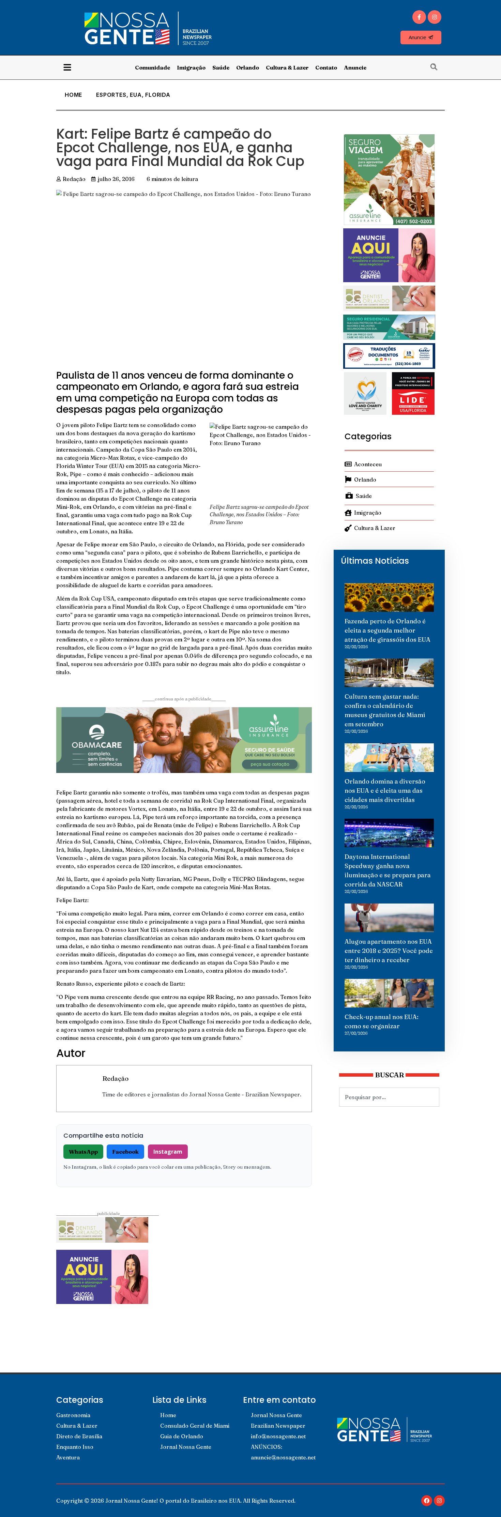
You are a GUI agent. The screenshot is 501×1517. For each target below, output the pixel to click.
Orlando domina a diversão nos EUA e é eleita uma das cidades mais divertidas (385, 790)
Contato (326, 67)
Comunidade (152, 67)
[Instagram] (434, 17)
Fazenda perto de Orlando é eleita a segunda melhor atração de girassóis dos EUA (387, 630)
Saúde (220, 67)
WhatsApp (83, 1151)
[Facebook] (426, 1500)
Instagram (167, 1151)
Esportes (111, 94)
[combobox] (389, 1097)
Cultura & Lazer (287, 67)
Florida (157, 94)
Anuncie (355, 67)
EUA (135, 94)
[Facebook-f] (419, 17)
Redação (115, 1078)
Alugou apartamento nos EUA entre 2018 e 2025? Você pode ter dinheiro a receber (389, 951)
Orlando (247, 67)
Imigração (191, 67)
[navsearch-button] (437, 67)
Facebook (125, 1151)
